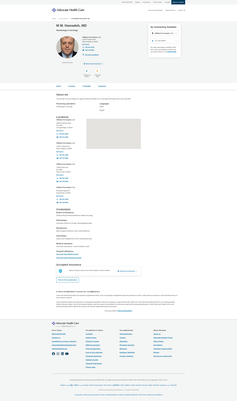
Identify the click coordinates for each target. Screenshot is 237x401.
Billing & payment (93, 345)
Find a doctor (63, 18)
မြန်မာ (71, 385)
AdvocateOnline (126, 334)
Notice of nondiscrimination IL (109, 394)
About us (157, 334)
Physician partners (127, 345)
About (58, 86)
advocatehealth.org (59, 349)
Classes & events (92, 341)
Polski (133, 385)
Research (123, 349)
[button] (164, 33)
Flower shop (90, 367)
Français (85, 385)
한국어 (122, 385)
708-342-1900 (89, 47)
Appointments (170, 10)
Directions (85, 44)
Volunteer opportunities (162, 349)
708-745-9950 (89, 50)
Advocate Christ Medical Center (67, 254)
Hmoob (109, 385)
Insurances (102, 86)
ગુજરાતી (91, 385)
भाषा (105, 385)
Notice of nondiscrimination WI (128, 394)
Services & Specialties (155, 10)
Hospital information (94, 363)
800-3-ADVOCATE (127, 2)
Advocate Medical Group (162, 338)
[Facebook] (53, 354)
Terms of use (142, 394)
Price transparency (93, 349)
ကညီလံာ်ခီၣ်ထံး (116, 385)
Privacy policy (79, 394)
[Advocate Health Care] (68, 10)
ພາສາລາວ (127, 385)
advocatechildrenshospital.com (64, 345)
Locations (71, 86)
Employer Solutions (127, 352)
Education (123, 341)
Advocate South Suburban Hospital (68, 258)
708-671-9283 (63, 137)
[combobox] (164, 40)
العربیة (67, 385)
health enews (91, 338)
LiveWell (89, 334)
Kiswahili (155, 385)
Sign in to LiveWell (178, 2)
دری (81, 385)
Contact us (56, 338)
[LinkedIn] (62, 354)
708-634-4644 (171, 52)
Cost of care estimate (94, 352)
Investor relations (126, 356)
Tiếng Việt (174, 385)
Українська (163, 385)
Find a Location (157, 2)
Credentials (87, 86)
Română (138, 385)
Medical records (92, 360)
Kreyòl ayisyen (98, 385)
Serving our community (162, 356)
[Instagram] (57, 354)
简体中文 (77, 385)
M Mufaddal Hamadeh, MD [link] (80, 18)
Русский (144, 385)
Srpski (150, 385)
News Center (158, 341)
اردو (169, 385)
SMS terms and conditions (154, 394)
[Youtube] (66, 354)
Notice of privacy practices (91, 394)
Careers (123, 338)
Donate (156, 352)
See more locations (92, 55)
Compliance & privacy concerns (64, 341)
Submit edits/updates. (124, 311)
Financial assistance (93, 356)
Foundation (157, 345)
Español (137, 2)
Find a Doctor (146, 2)
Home (54, 18)
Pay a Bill (167, 2)
